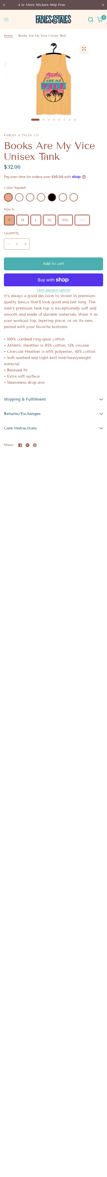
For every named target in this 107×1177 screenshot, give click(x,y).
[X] (27, 445)
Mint (41, 197)
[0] (99, 19)
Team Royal (63, 197)
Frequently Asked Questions (59, 5)
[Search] (90, 19)
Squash (8, 197)
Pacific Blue (30, 197)
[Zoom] (84, 49)
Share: (9, 445)
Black (52, 197)
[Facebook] (20, 445)
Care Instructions (20, 428)
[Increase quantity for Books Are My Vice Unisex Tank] (25, 244)
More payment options (53, 289)
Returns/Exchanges (22, 413)
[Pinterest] (35, 445)
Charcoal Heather (74, 197)
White (19, 197)
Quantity (11, 233)
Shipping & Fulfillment (25, 399)
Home (8, 35)
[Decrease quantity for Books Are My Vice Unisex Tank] (8, 244)
